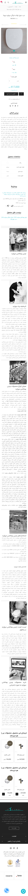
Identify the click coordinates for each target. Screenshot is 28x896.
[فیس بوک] (17, 848)
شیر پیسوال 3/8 (20, 755)
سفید (13, 65)
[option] (20, 787)
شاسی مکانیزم (7, 755)
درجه (14, 69)
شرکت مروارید (12, 477)
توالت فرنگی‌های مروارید (10, 473)
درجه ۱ (13, 72)
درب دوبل (14, 219)
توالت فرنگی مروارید (8, 217)
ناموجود (9, 743)
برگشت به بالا (14, 828)
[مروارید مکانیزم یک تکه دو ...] (5, 24)
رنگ (14, 62)
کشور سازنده (14, 77)
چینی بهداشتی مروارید (14, 58)
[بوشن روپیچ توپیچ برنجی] (23, 24)
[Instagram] (10, 848)
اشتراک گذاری (14, 103)
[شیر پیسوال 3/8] (21, 746)
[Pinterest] (14, 848)
